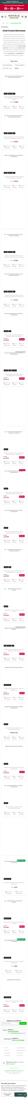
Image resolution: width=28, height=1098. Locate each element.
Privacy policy (19, 1055)
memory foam (21, 48)
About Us (6, 1047)
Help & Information (21, 1047)
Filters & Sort (14, 61)
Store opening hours (21, 1050)
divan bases (11, 53)
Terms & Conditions (14, 1068)
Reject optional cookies (7, 1094)
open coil (5, 48)
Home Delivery (7, 1053)
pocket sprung (21, 46)
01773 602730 (13, 1031)
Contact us (6, 1050)
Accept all (20, 1094)
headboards (20, 53)
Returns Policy (20, 1053)
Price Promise (7, 1055)
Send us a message (18, 1040)
